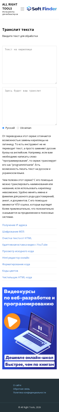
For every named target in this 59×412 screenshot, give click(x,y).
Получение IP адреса (14, 225)
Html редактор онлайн (15, 257)
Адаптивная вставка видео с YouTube (25, 244)
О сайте (17, 385)
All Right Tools (9, 6)
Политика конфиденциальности (29, 392)
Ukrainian (25, 128)
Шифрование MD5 (13, 231)
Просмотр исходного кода (18, 251)
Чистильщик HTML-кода (17, 277)
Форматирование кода (16, 264)
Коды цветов (10, 270)
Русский (10, 128)
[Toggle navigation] (22, 9)
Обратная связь (21, 388)
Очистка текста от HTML (17, 238)
